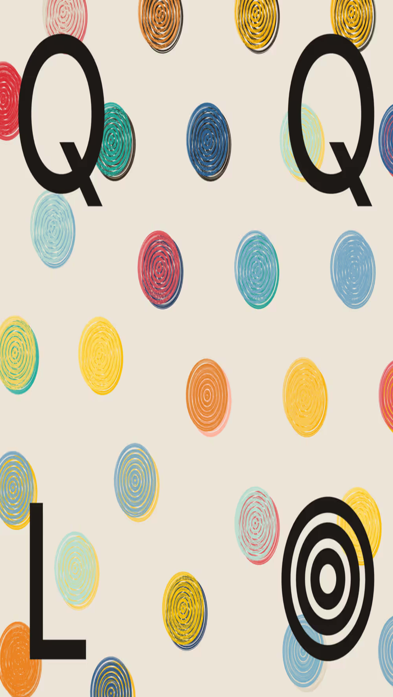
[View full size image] (2, 123)
